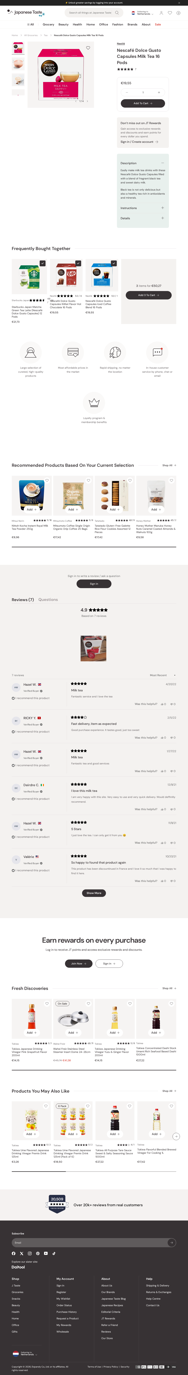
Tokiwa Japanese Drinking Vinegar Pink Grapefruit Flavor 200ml (29, 1052)
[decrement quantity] (127, 92)
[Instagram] (30, 1253)
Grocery (48, 24)
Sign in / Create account (137, 142)
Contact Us (152, 1305)
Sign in (94, 583)
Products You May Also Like (40, 1091)
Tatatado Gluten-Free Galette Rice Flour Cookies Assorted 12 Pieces (113, 529)
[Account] (161, 13)
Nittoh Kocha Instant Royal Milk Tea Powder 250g (30, 527)
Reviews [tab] (23, 600)
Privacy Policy (111, 1366)
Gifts (14, 1331)
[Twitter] (22, 1253)
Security (125, 1366)
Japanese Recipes (112, 1305)
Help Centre (153, 1298)
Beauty (63, 24)
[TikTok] (54, 1253)
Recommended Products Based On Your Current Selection (73, 465)
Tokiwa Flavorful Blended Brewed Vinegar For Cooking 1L (156, 1151)
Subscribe (172, 1243)
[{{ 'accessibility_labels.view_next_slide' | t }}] (176, 1136)
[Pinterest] (38, 1253)
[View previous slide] (75, 101)
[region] (94, 648)
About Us (106, 1285)
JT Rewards (108, 1318)
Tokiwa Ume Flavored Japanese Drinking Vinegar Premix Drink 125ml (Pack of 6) (72, 1153)
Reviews (106, 1331)
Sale (158, 24)
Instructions (129, 208)
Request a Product (68, 1318)
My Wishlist (63, 1298)
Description (128, 163)
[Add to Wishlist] (88, 48)
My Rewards (64, 1325)
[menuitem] (30, 25)
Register (61, 1292)
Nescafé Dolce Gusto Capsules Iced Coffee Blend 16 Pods (98, 304)
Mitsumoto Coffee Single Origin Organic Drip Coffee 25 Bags (71, 527)
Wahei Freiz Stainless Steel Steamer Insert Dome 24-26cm (71, 1050)
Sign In (60, 1285)
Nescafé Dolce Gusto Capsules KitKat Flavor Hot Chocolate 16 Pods (65, 304)
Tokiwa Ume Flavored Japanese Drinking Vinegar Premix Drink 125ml (30, 1153)
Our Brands (108, 1292)
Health (77, 24)
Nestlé (121, 43)
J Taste (16, 1285)
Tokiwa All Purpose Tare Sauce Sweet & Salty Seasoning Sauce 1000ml (114, 1153)
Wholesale (63, 1331)
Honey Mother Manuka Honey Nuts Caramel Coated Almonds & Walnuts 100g (156, 529)
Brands (132, 24)
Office (103, 24)
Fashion (117, 24)
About (146, 24)
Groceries (17, 1292)
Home (90, 24)
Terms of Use (94, 1366)
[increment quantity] (159, 92)
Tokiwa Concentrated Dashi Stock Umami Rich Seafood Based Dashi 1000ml (156, 1051)
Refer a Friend (109, 1325)
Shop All (167, 465)
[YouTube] (46, 1253)
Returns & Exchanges (158, 1292)
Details (125, 218)
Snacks (16, 1298)
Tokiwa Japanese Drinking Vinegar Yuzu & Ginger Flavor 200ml (112, 1052)
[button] (126, 69)
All (32, 24)
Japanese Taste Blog (113, 1298)
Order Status (64, 1305)
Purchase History (67, 1311)
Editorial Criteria (110, 1311)
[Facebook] (13, 1253)
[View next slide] (87, 101)
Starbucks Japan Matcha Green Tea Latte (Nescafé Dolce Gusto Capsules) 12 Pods (27, 311)
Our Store (107, 1338)
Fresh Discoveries (30, 988)
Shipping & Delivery (157, 1285)
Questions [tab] (48, 600)
